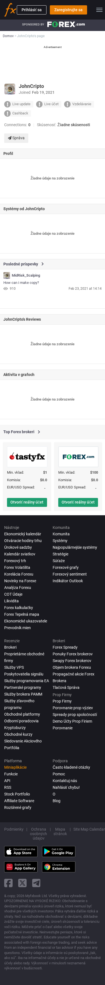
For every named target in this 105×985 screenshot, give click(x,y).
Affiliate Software (19, 801)
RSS (7, 787)
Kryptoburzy (15, 727)
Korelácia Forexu (18, 574)
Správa (18, 138)
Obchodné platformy (22, 714)
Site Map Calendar (89, 829)
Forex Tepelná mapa (21, 614)
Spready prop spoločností (75, 714)
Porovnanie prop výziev (73, 708)
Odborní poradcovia (21, 721)
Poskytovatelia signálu (23, 674)
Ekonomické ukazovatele (25, 621)
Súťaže (59, 561)
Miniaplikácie (15, 767)
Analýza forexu (17, 587)
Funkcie (11, 774)
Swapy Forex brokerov (72, 660)
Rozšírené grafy (17, 807)
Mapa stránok (60, 831)
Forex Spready (65, 647)
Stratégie (60, 554)
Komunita (61, 534)
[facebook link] (8, 883)
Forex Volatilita (17, 567)
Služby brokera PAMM (23, 694)
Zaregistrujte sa (68, 10)
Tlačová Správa (66, 687)
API (7, 780)
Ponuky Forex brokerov (73, 654)
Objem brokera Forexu (72, 667)
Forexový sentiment (70, 574)
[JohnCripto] (6, 275)
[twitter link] (22, 883)
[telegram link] (36, 883)
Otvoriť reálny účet (26, 502)
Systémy (60, 540)
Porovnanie (63, 728)
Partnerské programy (22, 687)
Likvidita (11, 601)
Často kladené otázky (71, 767)
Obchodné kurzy (18, 734)
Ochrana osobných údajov (38, 833)
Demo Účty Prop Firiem (72, 721)
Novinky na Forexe (20, 581)
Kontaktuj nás (65, 780)
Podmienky (14, 829)
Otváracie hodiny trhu (23, 540)
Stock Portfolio (17, 794)
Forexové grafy (66, 567)
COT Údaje (13, 594)
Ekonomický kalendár (22, 534)
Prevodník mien (17, 627)
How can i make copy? (21, 283)
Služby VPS (14, 667)
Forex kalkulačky (18, 607)
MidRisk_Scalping (26, 275)
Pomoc (59, 774)
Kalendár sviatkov (19, 554)
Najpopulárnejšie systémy (75, 547)
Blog (56, 801)
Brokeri (10, 647)
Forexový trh (15, 561)
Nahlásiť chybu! (66, 787)
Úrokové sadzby (18, 547)
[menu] (99, 10)
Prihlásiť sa (32, 10)
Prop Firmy (62, 701)
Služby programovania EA (26, 681)
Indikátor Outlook (68, 581)
